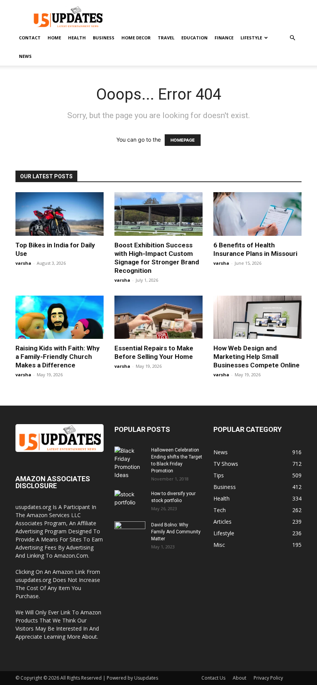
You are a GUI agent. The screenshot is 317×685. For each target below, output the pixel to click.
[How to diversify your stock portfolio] (129, 501)
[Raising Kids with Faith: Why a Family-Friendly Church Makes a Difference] (59, 317)
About (239, 678)
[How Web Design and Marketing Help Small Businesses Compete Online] (257, 317)
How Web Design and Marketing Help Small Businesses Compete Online (256, 356)
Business (103, 38)
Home (54, 38)
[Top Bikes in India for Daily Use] (59, 214)
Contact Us (213, 678)
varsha (23, 263)
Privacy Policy (268, 678)
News (25, 56)
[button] (292, 38)
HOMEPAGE (182, 140)
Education (194, 38)
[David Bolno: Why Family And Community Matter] (129, 532)
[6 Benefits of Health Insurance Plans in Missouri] (257, 214)
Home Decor (136, 38)
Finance (224, 38)
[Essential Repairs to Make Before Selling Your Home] (158, 317)
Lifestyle (251, 38)
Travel (166, 38)
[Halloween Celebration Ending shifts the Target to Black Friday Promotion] (129, 463)
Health (77, 38)
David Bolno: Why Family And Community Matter (176, 531)
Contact (30, 38)
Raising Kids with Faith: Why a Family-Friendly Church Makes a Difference (57, 356)
